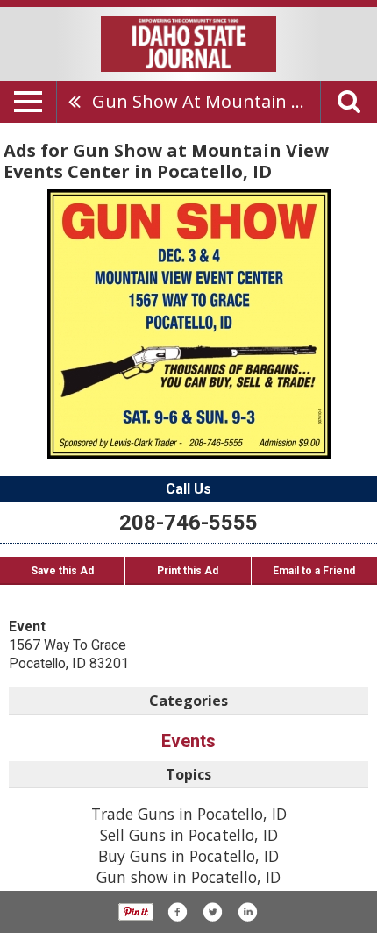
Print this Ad (187, 571)
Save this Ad (62, 571)
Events (188, 740)
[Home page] (188, 42)
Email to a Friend (314, 571)
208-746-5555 (188, 522)
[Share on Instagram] (247, 912)
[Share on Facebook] (177, 912)
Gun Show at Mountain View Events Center (206, 101)
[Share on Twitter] (212, 912)
